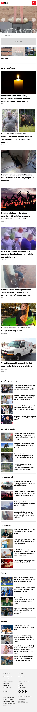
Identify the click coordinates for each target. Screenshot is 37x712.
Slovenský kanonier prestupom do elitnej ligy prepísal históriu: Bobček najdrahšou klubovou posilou (24, 611)
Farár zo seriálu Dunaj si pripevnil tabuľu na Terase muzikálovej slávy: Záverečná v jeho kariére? (24, 407)
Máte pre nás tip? (7, 705)
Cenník (20, 683)
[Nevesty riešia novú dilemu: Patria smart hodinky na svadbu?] (7, 563)
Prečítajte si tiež (10, 381)
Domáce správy (9, 429)
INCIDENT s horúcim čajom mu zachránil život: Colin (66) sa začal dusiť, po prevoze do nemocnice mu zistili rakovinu (24, 552)
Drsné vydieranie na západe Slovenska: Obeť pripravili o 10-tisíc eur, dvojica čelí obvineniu (24, 455)
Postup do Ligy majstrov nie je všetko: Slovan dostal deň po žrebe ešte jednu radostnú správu (25, 579)
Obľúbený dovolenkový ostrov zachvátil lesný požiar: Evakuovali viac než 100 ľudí (24, 503)
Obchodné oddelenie (8, 699)
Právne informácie (7, 677)
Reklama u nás (21, 677)
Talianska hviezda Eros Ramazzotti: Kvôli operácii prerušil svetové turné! (25, 418)
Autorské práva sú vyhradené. (25, 696)
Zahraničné (7, 477)
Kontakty (5, 691)
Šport (4, 573)
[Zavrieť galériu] (34, 3)
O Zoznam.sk (6, 673)
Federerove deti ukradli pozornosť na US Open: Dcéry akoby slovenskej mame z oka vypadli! (24, 387)
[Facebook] (19, 691)
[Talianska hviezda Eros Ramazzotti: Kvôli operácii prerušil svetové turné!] (7, 419)
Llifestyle (6, 621)
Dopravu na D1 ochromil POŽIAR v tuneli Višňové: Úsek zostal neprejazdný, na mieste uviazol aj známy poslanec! (24, 436)
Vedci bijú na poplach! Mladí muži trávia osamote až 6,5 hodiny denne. (24, 531)
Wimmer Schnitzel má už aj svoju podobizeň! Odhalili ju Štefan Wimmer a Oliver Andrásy (24, 397)
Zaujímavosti (7, 525)
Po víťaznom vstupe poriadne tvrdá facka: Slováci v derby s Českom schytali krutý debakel (25, 589)
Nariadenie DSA (7, 687)
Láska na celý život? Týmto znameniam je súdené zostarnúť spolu (24, 627)
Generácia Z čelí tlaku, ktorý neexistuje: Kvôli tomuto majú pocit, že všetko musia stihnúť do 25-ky (24, 638)
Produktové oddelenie (8, 697)
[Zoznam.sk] (21, 700)
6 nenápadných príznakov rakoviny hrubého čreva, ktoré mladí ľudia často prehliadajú (24, 541)
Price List (20, 685)
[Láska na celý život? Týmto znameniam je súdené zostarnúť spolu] (7, 629)
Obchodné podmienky (23, 681)
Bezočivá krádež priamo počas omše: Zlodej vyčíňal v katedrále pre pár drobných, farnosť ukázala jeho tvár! (24, 515)
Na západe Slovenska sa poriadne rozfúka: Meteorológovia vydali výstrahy (24, 445)
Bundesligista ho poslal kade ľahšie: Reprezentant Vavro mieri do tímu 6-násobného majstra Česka (24, 600)
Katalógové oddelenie (8, 701)
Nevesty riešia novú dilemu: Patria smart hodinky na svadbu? (24, 561)
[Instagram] (23, 691)
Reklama (20, 673)
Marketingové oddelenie (9, 703)
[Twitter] (26, 691)
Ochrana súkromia (7, 679)
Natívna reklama (22, 687)
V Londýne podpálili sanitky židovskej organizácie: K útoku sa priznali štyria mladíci (24, 483)
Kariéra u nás (6, 683)
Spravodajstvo (6, 695)
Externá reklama (22, 679)
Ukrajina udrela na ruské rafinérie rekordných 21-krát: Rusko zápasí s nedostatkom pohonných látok (25, 493)
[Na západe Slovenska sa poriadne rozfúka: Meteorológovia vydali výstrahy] (7, 447)
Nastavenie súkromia (8, 681)
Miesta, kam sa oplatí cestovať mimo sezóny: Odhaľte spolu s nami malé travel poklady (23, 658)
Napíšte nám (6, 685)
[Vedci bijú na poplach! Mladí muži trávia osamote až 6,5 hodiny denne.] (7, 533)
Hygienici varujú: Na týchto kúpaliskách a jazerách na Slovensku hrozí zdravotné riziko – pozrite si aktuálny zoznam (24, 466)
